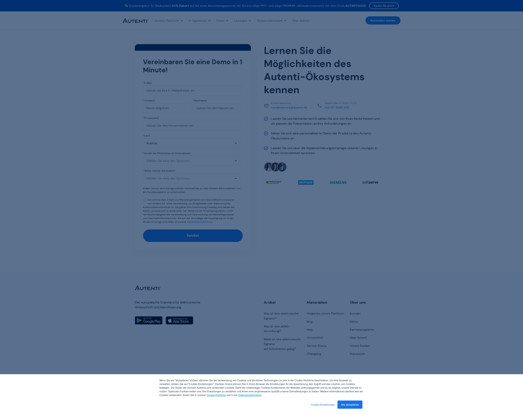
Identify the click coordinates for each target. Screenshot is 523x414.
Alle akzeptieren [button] (350, 404)
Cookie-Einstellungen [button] (323, 404)
